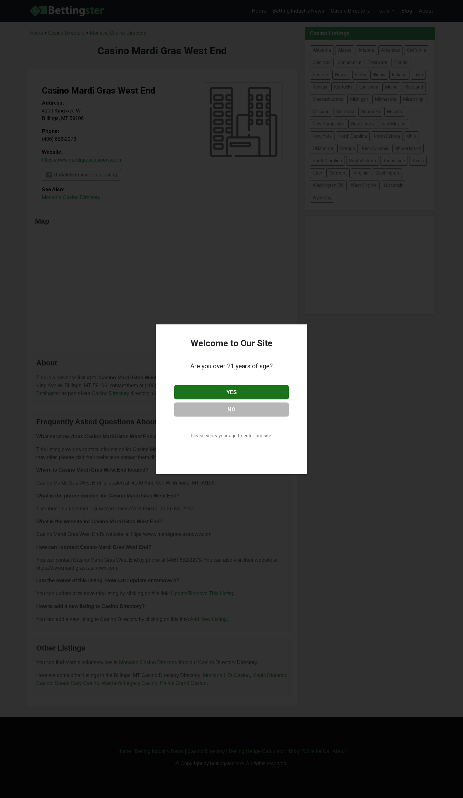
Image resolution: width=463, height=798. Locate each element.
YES (231, 392)
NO (231, 409)
